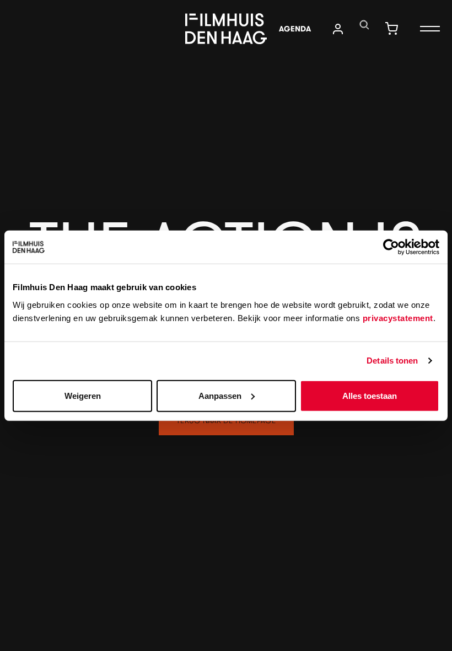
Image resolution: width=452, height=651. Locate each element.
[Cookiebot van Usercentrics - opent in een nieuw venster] (391, 247)
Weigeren (82, 395)
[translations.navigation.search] (364, 25)
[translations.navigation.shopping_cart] (391, 28)
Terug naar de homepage (226, 420)
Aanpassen (219, 395)
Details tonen (392, 360)
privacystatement (398, 317)
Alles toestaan (369, 395)
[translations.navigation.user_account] (338, 29)
